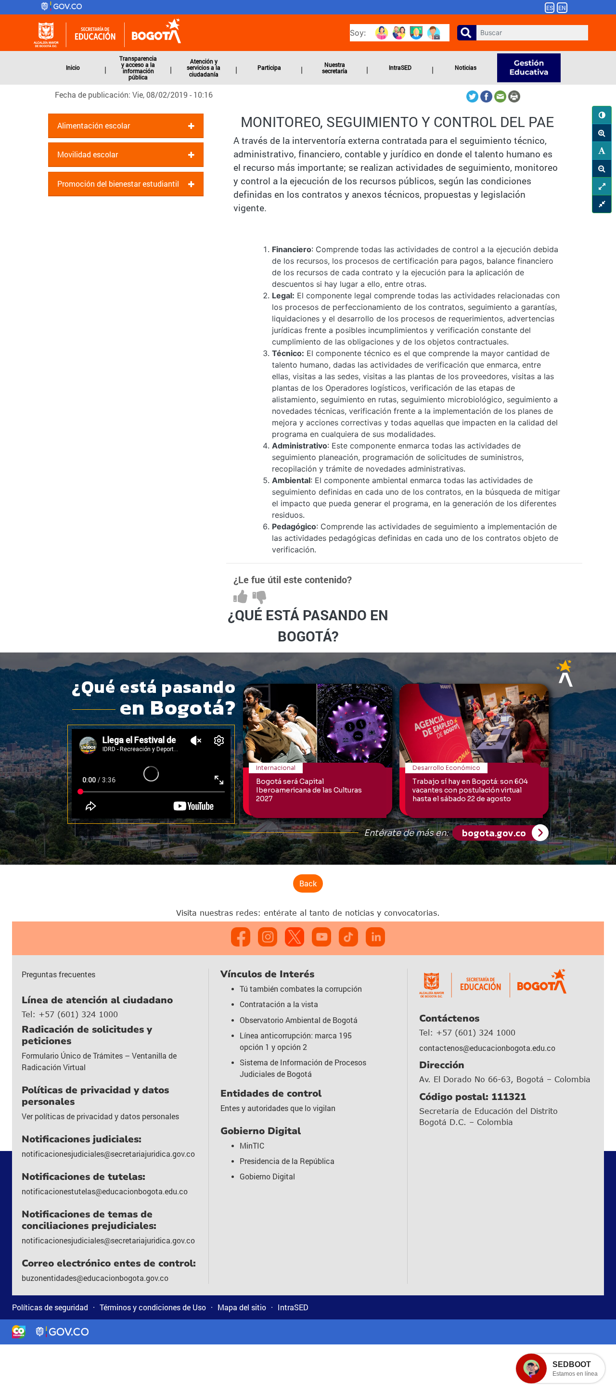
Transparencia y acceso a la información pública (138, 67)
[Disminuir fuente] (602, 168)
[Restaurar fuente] (602, 150)
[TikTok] (348, 936)
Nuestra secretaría (334, 68)
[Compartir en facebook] (487, 95)
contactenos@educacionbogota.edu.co (487, 1048)
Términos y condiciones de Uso (153, 1307)
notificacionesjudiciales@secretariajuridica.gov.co (108, 1154)
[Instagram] (267, 936)
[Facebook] (240, 936)
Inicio (73, 67)
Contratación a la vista (279, 1004)
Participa (269, 67)
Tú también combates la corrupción (301, 989)
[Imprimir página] (514, 95)
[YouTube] (321, 936)
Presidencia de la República (287, 1161)
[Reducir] (602, 204)
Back (308, 883)
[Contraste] (602, 115)
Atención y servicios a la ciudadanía (203, 67)
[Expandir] (602, 186)
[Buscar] (466, 32)
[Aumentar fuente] (602, 133)
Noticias (465, 67)
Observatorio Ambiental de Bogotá (299, 1020)
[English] (566, 7)
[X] (294, 936)
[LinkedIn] (375, 936)
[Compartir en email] (501, 95)
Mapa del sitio (242, 1307)
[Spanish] (549, 7)
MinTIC (252, 1145)
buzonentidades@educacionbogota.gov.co (95, 1278)
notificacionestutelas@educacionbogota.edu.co (105, 1191)
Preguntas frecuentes (58, 974)
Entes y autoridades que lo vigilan (277, 1108)
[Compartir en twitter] (473, 95)
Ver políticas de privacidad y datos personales (100, 1116)
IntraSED (400, 67)
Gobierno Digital (267, 1176)
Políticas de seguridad (50, 1307)
